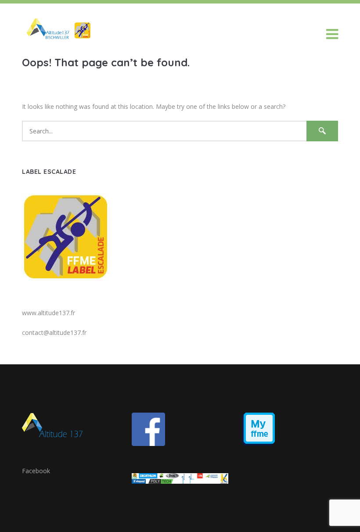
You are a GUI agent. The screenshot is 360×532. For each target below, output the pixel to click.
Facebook (36, 471)
